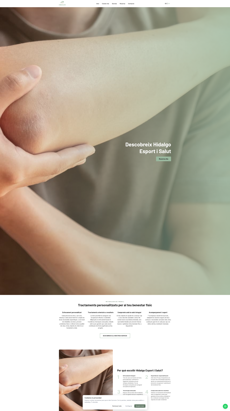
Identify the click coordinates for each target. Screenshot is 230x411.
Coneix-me (105, 3)
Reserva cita (163, 159)
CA (169, 3)
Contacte (131, 3)
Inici (97, 3)
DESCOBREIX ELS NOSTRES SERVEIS (115, 336)
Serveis (114, 3)
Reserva (122, 3)
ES (166, 3)
